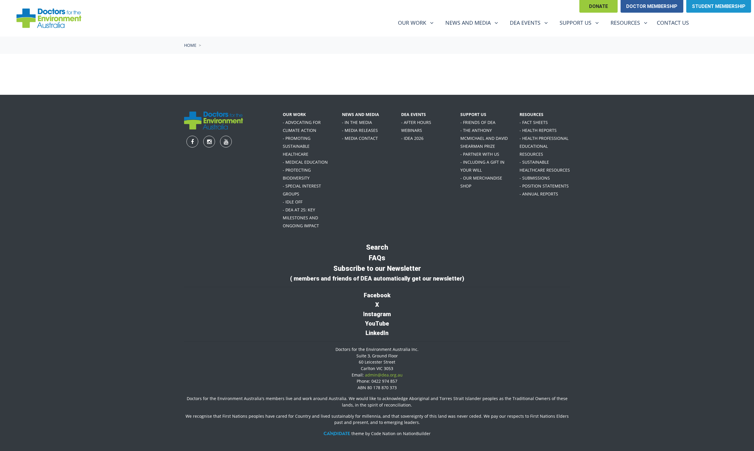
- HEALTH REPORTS (538, 130)
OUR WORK (294, 114)
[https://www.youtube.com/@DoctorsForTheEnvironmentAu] (735, 23)
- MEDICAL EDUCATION (305, 162)
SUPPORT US (473, 114)
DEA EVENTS (413, 114)
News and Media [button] (472, 22)
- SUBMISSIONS (535, 178)
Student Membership (718, 6)
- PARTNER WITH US (479, 154)
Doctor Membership (651, 6)
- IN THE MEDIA (357, 122)
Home (190, 45)
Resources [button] (631, 22)
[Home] (48, 18)
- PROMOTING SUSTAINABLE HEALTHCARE (296, 146)
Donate (598, 6)
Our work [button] (418, 22)
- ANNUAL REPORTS (539, 194)
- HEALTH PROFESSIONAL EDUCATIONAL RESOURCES (544, 146)
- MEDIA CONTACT (360, 138)
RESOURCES (531, 114)
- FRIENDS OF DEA (477, 122)
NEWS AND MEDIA (360, 114)
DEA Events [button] (531, 22)
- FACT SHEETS (534, 122)
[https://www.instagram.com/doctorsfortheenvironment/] (719, 23)
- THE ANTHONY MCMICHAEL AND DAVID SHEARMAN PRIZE (484, 138)
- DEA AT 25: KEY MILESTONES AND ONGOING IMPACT (301, 217)
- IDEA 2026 (412, 138)
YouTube (377, 323)
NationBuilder (417, 433)
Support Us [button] (581, 22)
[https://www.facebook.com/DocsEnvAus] (704, 23)
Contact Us (673, 22)
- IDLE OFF (292, 202)
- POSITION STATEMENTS (544, 186)
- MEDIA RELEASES (360, 130)
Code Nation (383, 433)
